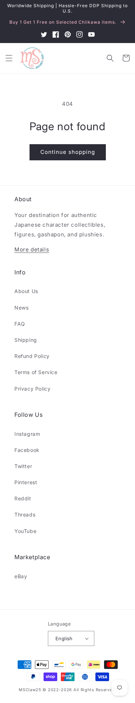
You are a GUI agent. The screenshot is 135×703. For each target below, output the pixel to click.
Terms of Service (36, 372)
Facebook (27, 450)
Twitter (23, 466)
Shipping (25, 340)
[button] (9, 58)
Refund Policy (32, 356)
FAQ (19, 324)
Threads (24, 514)
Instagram (27, 434)
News (21, 308)
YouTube (25, 531)
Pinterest (25, 482)
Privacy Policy (32, 389)
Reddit (22, 498)
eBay (20, 576)
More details (31, 249)
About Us (26, 291)
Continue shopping (67, 151)
